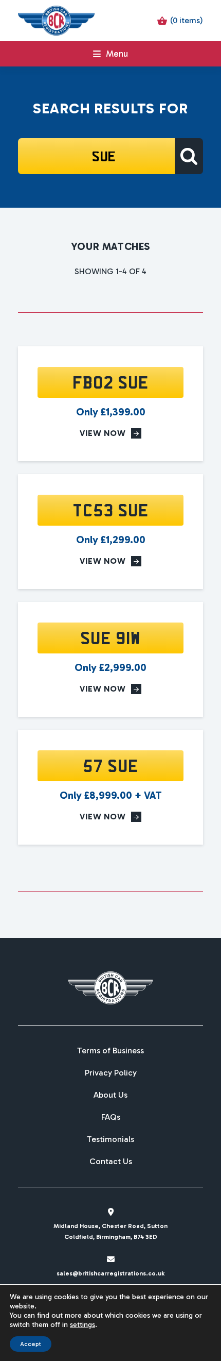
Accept (30, 1344)
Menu (117, 53)
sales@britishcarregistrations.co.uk (110, 1273)
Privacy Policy (111, 1073)
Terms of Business (110, 1050)
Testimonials (110, 1139)
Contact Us (110, 1161)
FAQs (110, 1117)
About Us (110, 1095)
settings (82, 1324)
